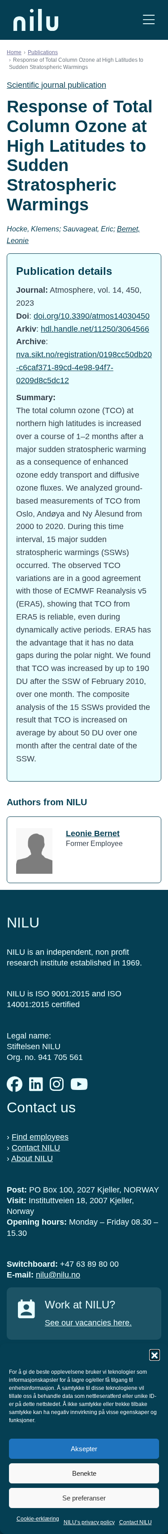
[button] (154, 1354)
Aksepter (84, 1449)
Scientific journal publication (56, 85)
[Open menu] (149, 20)
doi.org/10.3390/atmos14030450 (92, 316)
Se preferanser (84, 1498)
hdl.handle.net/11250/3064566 (95, 329)
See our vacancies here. (88, 1322)
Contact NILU (135, 1522)
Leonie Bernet (93, 833)
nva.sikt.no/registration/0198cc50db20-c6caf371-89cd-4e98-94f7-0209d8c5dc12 (84, 367)
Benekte (84, 1473)
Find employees (40, 1136)
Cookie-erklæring (38, 1519)
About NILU (32, 1158)
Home (14, 52)
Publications (43, 52)
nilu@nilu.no (58, 1274)
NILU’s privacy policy (89, 1522)
